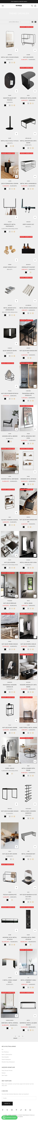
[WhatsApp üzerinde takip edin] (30, 1110)
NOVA (28, 600)
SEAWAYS (28, 264)
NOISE (9, 934)
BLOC (9, 559)
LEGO (9, 765)
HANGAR (28, 221)
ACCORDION (28, 305)
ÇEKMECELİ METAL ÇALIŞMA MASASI (28, 1023)
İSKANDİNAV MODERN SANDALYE (10, 685)
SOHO (28, 181)
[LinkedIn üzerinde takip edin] (26, 1110)
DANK (28, 476)
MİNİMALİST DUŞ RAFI (28, 267)
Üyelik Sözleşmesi (6, 1059)
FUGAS (9, 390)
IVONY (9, 433)
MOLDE (9, 221)
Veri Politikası (5, 1052)
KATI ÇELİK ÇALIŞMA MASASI (9, 811)
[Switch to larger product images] (32, 22)
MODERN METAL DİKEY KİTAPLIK (28, 938)
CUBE (28, 725)
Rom (28, 765)
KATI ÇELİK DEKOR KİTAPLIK (9, 393)
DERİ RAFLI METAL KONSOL (9, 1023)
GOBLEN (10, 348)
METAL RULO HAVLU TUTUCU (10, 140)
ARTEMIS (10, 54)
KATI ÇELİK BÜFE (28, 57)
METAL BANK (28, 603)
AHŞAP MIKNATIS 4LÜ (9, 267)
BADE (9, 138)
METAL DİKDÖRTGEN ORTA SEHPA (28, 141)
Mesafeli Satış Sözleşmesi (8, 1062)
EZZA (28, 95)
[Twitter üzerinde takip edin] (7, 1110)
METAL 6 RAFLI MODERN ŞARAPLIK (28, 812)
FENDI (9, 641)
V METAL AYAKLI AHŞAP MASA (10, 981)
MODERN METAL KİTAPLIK (28, 479)
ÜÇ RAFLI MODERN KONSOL (9, 519)
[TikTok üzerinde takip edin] (21, 1110)
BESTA (28, 1020)
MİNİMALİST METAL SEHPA (28, 98)
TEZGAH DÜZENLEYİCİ (10, 894)
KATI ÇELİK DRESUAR (9, 603)
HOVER (9, 977)
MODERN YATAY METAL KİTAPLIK (10, 938)
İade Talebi (4, 1075)
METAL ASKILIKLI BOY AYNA (28, 562)
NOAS (9, 892)
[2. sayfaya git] (23, 1036)
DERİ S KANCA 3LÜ (28, 224)
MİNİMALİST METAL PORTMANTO (10, 225)
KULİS (28, 641)
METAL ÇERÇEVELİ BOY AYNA (28, 437)
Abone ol (7, 1103)
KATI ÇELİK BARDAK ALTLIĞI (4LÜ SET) (28, 895)
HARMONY (9, 682)
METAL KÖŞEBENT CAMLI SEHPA (28, 981)
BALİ (10, 517)
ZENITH (28, 348)
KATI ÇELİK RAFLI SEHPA (9, 727)
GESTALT (10, 305)
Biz (2, 1049)
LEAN (9, 476)
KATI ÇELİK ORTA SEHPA (9, 854)
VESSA (28, 433)
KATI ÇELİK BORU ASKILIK (28, 644)
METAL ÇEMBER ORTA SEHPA (28, 769)
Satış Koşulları (5, 1057)
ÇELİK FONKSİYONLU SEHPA (9, 183)
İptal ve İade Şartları (7, 1054)
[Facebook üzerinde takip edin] (3, 1110)
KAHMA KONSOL (10, 1020)
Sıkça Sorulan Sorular (7, 1070)
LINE (28, 851)
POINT (9, 95)
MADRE (28, 54)
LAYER (9, 181)
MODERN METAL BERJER (9, 436)
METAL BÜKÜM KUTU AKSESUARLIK (9, 308)
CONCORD (28, 390)
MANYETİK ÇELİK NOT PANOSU (9, 99)
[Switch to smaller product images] (35, 22)
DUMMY (28, 560)
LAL (28, 977)
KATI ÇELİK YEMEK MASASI (10, 644)
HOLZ (9, 851)
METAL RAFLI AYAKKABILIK (28, 183)
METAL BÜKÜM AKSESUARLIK (28, 308)
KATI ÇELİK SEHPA (9, 562)
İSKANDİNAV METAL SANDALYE (28, 394)
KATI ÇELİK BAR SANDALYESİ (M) (28, 520)
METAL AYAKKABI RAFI (28, 854)
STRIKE (9, 264)
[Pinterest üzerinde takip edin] (16, 1110)
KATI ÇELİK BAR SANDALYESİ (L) (28, 351)
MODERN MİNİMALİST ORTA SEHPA (28, 685)
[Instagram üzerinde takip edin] (12, 1110)
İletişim (3, 1073)
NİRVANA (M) (28, 138)
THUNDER (9, 600)
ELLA (10, 725)
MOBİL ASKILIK (9, 768)
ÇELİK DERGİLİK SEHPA (10, 350)
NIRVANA (10, 808)
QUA (28, 892)
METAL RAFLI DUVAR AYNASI (9, 57)
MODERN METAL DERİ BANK (9, 479)
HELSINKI (28, 682)
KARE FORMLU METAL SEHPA (28, 727)
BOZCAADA (28, 808)
